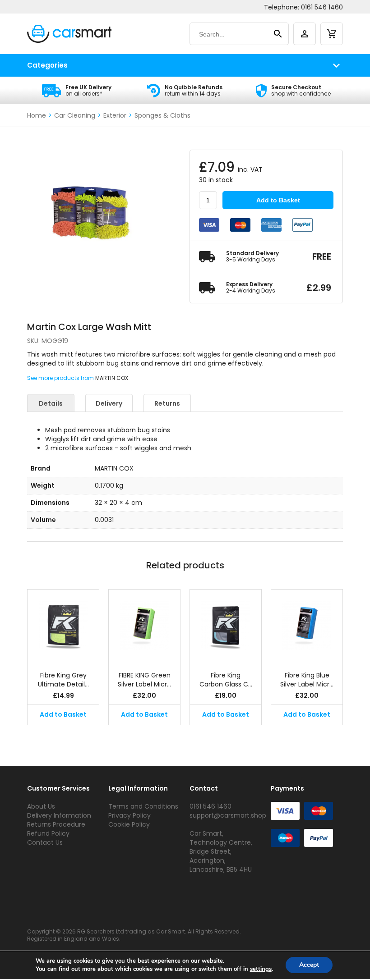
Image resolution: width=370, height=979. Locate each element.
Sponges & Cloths (162, 115)
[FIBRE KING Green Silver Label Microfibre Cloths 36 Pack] (144, 626)
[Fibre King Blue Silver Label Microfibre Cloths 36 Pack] (306, 626)
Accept (309, 965)
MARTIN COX (111, 378)
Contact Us (45, 842)
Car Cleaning (74, 115)
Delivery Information (59, 815)
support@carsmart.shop (228, 815)
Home (36, 115)
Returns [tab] (167, 403)
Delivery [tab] (109, 403)
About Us (41, 806)
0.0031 (104, 519)
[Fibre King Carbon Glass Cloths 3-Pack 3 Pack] (225, 626)
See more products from (61, 378)
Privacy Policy (129, 815)
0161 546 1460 (322, 7)
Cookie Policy (129, 824)
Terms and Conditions (143, 806)
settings (261, 969)
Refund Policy (48, 833)
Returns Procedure (56, 824)
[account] (304, 34)
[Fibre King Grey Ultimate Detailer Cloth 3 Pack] (63, 626)
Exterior (114, 115)
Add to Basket (278, 200)
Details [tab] (51, 403)
